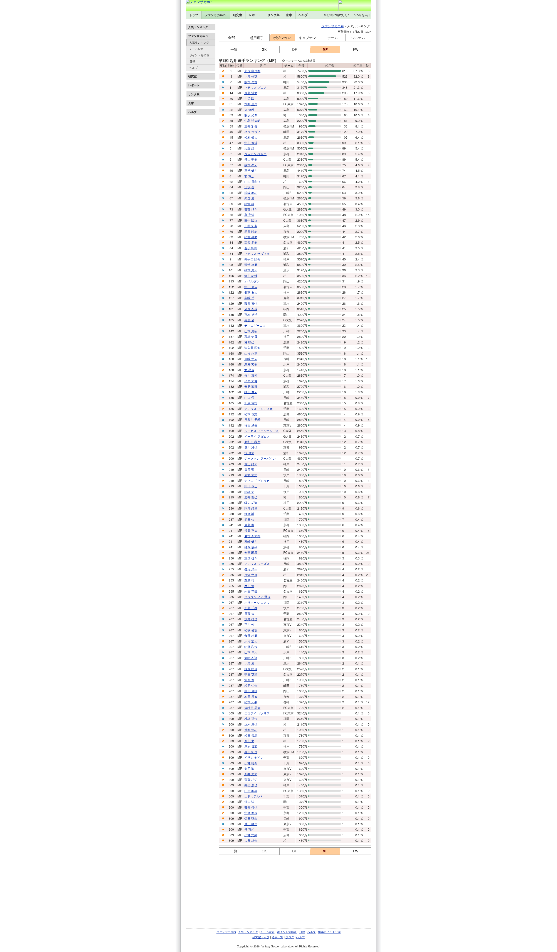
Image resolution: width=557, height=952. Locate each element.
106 (231, 275)
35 (231, 120)
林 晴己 (249, 342)
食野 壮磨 (250, 635)
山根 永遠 (250, 353)
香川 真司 (250, 375)
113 (231, 281)
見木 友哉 (250, 308)
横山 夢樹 (250, 159)
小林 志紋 (250, 835)
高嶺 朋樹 (250, 242)
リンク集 (273, 15)
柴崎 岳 (249, 297)
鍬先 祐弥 (250, 502)
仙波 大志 (250, 475)
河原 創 (249, 679)
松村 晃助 (250, 237)
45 (231, 137)
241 (231, 524)
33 (231, 115)
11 (231, 87)
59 (231, 170)
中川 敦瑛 (250, 142)
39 (231, 126)
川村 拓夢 (250, 225)
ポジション (282, 37)
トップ (193, 15)
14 (231, 92)
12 (367, 702)
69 (231, 203)
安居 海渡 (250, 386)
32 (231, 109)
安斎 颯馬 (250, 552)
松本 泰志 (250, 414)
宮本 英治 (250, 314)
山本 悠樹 (250, 331)
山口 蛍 (249, 397)
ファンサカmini (215, 15)
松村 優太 (250, 137)
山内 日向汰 (252, 181)
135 (231, 314)
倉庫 (289, 15)
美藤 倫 (249, 320)
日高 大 (249, 613)
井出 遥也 (250, 785)
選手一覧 (277, 937)
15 (367, 214)
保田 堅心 (250, 818)
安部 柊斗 (250, 209)
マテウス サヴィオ (257, 253)
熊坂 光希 (250, 115)
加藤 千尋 (250, 607)
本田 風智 (250, 696)
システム (358, 37)
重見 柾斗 (250, 558)
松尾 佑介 (250, 685)
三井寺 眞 (250, 126)
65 (231, 192)
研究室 (237, 15)
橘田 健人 (250, 391)
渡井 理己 (250, 497)
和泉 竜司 (250, 403)
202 (231, 436)
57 (231, 165)
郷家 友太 (250, 292)
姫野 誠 (249, 513)
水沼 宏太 (250, 641)
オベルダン (252, 281)
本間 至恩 (250, 104)
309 (231, 713)
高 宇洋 (249, 214)
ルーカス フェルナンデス (261, 430)
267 (231, 602)
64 (231, 187)
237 (231, 519)
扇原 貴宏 (250, 746)
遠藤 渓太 (250, 92)
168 (231, 353)
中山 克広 (250, 286)
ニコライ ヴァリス (257, 713)
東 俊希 (249, 109)
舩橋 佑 (249, 491)
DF (294, 49)
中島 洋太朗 (252, 120)
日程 (192, 61)
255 (231, 563)
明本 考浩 (250, 82)
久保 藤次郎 (252, 70)
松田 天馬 (250, 735)
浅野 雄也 (250, 619)
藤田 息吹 (250, 690)
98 (231, 264)
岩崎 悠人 (250, 358)
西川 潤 (249, 585)
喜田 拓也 (250, 752)
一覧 (233, 49)
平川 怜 (249, 624)
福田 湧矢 (250, 425)
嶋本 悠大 (250, 270)
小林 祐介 (250, 763)
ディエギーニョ (255, 325)
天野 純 (249, 148)
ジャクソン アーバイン (260, 458)
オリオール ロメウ (257, 602)
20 (367, 574)
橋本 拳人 (250, 165)
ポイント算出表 (199, 55)
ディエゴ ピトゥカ (257, 480)
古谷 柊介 (250, 840)
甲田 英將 (250, 674)
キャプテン (307, 37)
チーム (332, 37)
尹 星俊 (249, 369)
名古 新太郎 (252, 536)
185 (231, 397)
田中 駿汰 (250, 220)
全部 (231, 37)
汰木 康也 (250, 724)
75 (231, 214)
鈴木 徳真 (250, 668)
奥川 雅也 (250, 447)
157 (231, 336)
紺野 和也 (250, 646)
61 (231, 176)
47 (231, 142)
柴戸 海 (249, 768)
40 (231, 131)
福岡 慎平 (250, 547)
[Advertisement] (200, 186)
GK (264, 49)
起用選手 (257, 37)
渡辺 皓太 (250, 464)
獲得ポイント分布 (329, 932)
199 (231, 430)
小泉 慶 (249, 663)
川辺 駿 (249, 98)
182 (231, 386)
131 (231, 308)
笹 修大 (249, 452)
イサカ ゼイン (253, 757)
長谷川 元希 (252, 419)
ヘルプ (303, 15)
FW (355, 49)
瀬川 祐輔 (250, 275)
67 (231, 198)
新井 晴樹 (250, 231)
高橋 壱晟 (250, 336)
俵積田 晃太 (252, 707)
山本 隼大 (250, 652)
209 (231, 458)
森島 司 (249, 580)
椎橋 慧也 (250, 718)
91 (231, 259)
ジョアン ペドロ (255, 153)
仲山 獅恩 (250, 823)
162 (231, 342)
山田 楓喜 (250, 790)
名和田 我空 (252, 441)
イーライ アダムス (257, 436)
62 (231, 181)
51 (231, 148)
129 (231, 303)
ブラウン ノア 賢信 (257, 596)
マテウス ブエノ (255, 87)
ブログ (289, 937)
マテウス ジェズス (257, 563)
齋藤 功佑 (250, 779)
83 (231, 237)
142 (231, 325)
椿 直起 (249, 829)
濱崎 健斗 (250, 541)
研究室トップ (260, 937)
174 (231, 375)
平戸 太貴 (250, 381)
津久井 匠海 (252, 347)
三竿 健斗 (250, 170)
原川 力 (249, 740)
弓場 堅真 (250, 574)
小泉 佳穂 (250, 76)
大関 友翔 (250, 657)
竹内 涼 (249, 801)
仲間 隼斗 (250, 729)
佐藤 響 (249, 524)
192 (231, 414)
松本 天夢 (250, 702)
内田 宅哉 (250, 591)
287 (231, 663)
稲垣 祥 (249, 203)
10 (367, 358)
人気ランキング (199, 42)
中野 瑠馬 (250, 812)
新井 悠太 (250, 774)
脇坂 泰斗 (250, 192)
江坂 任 (249, 187)
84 (231, 242)
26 (367, 552)
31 (231, 104)
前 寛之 (249, 176)
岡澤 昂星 (250, 508)
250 (231, 552)
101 (231, 270)
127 (231, 297)
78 (231, 225)
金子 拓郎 (250, 248)
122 (231, 286)
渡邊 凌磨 (250, 264)
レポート (255, 15)
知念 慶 (249, 198)
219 (231, 469)
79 (231, 231)
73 (231, 209)
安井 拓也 (250, 807)
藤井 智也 (250, 303)
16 (367, 275)
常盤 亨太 (250, 530)
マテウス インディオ (258, 408)
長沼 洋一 (250, 569)
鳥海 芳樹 (250, 364)
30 (231, 98)
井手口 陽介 (252, 259)
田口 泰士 (250, 486)
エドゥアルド (253, 796)
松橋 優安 (250, 630)
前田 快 (249, 519)
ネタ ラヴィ (252, 131)
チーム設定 (196, 49)
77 (231, 220)
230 (231, 502)
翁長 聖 (249, 469)
